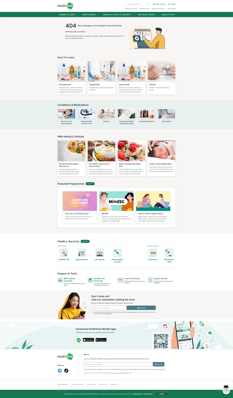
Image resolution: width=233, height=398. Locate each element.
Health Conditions (89, 15)
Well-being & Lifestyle (146, 15)
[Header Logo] (65, 5)
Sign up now (160, 4)
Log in (173, 4)
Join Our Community (77, 384)
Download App (144, 8)
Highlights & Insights (67, 15)
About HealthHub (63, 384)
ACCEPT (161, 394)
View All (89, 183)
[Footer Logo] (65, 356)
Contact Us (113, 384)
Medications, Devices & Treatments (116, 15)
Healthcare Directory (158, 8)
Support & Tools (168, 15)
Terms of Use (132, 312)
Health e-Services (131, 8)
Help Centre (171, 8)
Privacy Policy (108, 313)
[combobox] (138, 4)
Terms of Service (125, 373)
